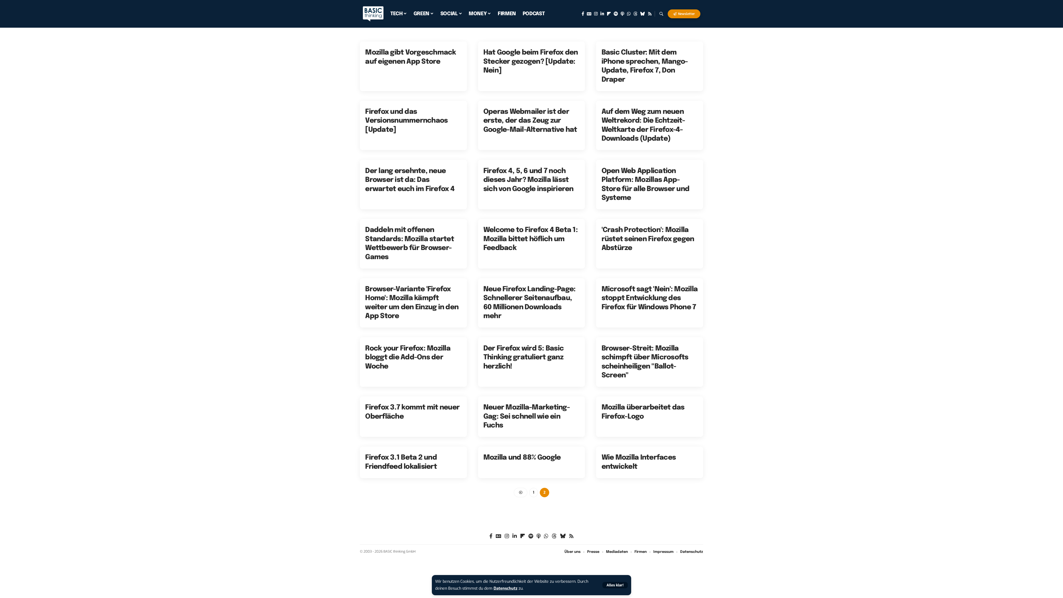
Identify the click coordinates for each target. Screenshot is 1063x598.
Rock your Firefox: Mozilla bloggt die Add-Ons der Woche (407, 357)
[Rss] (649, 14)
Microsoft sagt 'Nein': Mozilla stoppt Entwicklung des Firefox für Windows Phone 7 (650, 298)
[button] (615, 585)
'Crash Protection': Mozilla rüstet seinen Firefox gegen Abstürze (648, 239)
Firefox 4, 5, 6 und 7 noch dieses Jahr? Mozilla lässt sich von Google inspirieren (528, 180)
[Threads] (635, 14)
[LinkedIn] (602, 14)
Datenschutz (505, 588)
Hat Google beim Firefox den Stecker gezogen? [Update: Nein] (530, 61)
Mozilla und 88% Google (522, 457)
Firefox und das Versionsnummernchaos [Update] (406, 120)
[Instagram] (596, 14)
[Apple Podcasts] (622, 14)
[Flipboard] (608, 14)
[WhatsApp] (629, 14)
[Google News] (589, 14)
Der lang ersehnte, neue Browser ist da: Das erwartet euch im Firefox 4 (410, 180)
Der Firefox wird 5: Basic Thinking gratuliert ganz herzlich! (523, 357)
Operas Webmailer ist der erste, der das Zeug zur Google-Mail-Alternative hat (530, 120)
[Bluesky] (642, 14)
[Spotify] (615, 14)
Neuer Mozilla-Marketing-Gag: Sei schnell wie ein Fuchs (526, 416)
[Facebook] (582, 14)
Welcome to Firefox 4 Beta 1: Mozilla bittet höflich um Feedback (530, 239)
